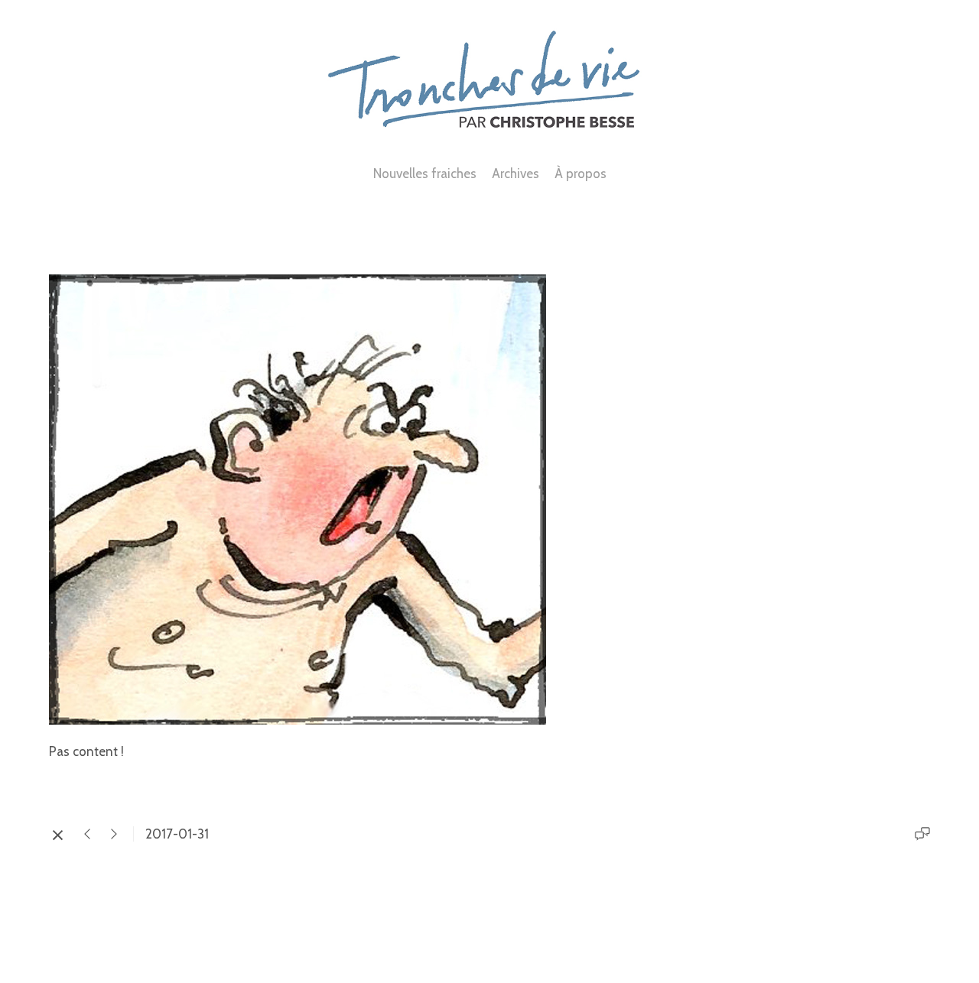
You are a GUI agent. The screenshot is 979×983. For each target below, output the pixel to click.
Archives (515, 173)
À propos (581, 173)
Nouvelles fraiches (424, 173)
